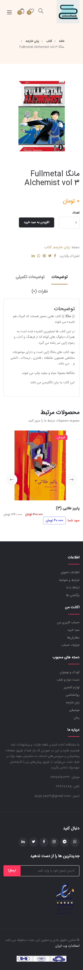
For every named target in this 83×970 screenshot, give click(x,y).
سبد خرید (73, 630)
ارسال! (12, 870)
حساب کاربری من (68, 622)
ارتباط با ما (73, 587)
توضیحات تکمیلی (30, 277)
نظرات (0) (40, 291)
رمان (77, 718)
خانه (61, 41)
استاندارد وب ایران (67, 946)
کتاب (49, 41)
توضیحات (59, 277)
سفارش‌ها (73, 638)
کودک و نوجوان (70, 672)
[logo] (68, 11)
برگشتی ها (73, 595)
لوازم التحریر (72, 687)
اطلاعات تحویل (70, 572)
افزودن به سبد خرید (36, 222)
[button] (71, 479)
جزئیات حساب (70, 645)
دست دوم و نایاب (68, 680)
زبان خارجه (32, 41)
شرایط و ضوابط (69, 580)
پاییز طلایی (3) (68, 508)
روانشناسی (73, 695)
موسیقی (74, 710)
